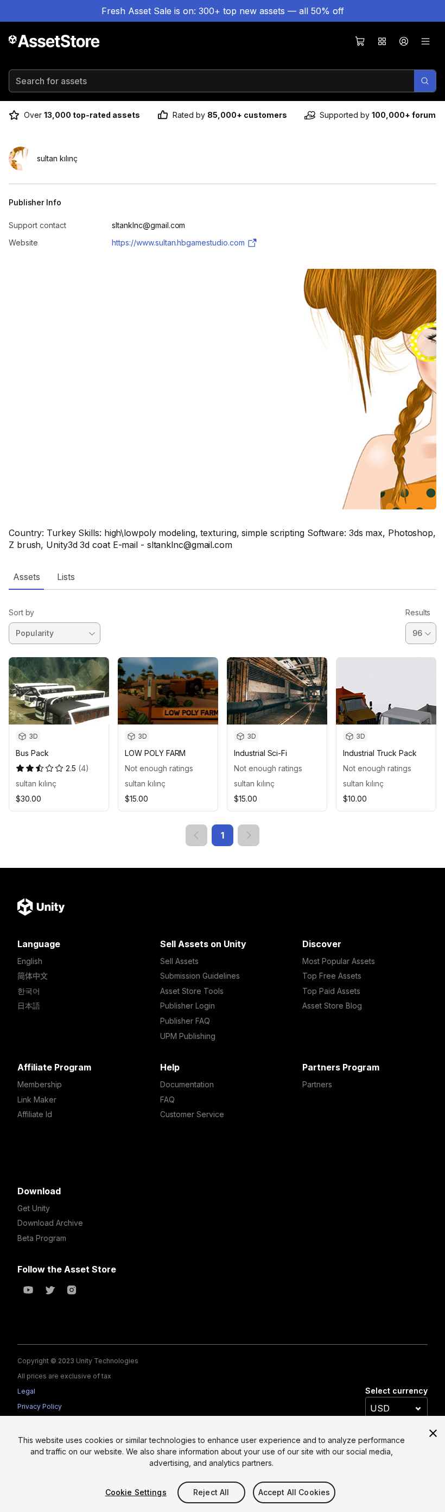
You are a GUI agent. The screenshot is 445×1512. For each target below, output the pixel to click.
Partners (317, 1084)
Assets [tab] (26, 576)
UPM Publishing (187, 1036)
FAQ (167, 1099)
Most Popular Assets (338, 961)
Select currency (396, 1390)
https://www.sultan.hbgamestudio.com (178, 242)
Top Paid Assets (331, 991)
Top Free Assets (331, 975)
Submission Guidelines (200, 975)
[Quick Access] (382, 41)
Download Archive (50, 1222)
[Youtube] (28, 1290)
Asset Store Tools (192, 991)
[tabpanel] (222, 718)
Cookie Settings (136, 1492)
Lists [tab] (66, 576)
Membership (39, 1084)
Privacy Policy (39, 1406)
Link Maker (36, 1099)
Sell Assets (179, 961)
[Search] (425, 81)
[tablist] (222, 577)
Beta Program (41, 1238)
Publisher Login (187, 1005)
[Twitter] (50, 1290)
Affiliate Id (34, 1114)
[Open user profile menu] (404, 41)
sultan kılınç (36, 783)
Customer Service (192, 1114)
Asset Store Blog (332, 1005)
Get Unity (33, 1208)
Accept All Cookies (294, 1492)
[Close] (433, 1433)
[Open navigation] (425, 41)
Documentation (187, 1084)
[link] (196, 835)
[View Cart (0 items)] (360, 41)
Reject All (211, 1492)
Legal (26, 1391)
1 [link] (222, 835)
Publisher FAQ (185, 1020)
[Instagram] (71, 1290)
